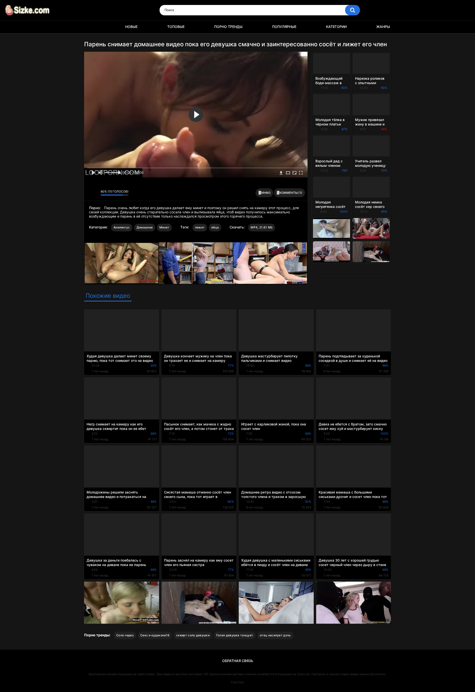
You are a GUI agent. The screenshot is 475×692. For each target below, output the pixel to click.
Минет (164, 227)
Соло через (125, 635)
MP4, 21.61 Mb (262, 227)
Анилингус (122, 227)
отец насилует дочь (275, 635)
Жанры (383, 27)
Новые (131, 27)
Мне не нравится (95, 192)
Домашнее (145, 227)
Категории (336, 27)
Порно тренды (228, 27)
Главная (90, 27)
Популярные (284, 27)
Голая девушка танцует (234, 635)
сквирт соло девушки (193, 635)
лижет (200, 227)
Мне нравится (89, 192)
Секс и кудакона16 (154, 635)
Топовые (176, 27)
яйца (215, 227)
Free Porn (237, 682)
